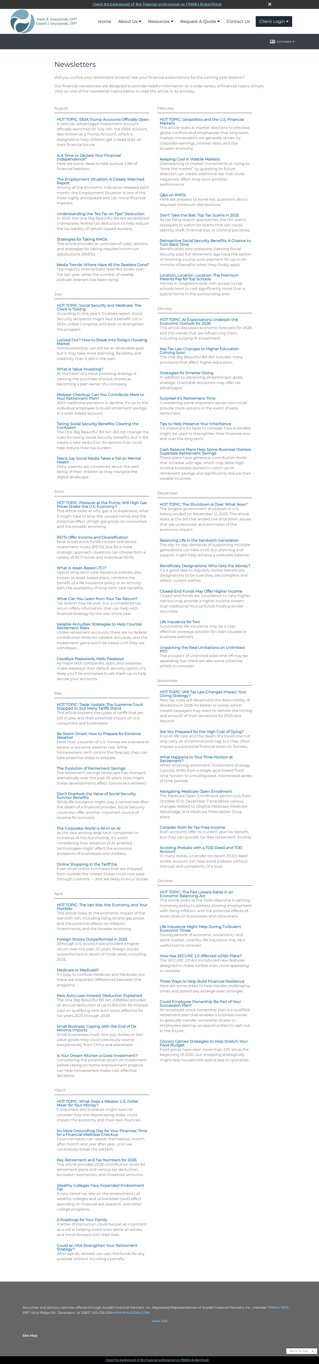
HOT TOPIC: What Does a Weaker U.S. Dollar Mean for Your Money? (97, 1103)
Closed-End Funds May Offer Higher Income (201, 591)
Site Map (30, 1335)
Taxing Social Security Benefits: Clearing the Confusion (98, 426)
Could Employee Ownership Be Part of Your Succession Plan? (200, 1003)
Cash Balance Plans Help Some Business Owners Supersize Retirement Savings (205, 451)
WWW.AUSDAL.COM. (132, 1313)
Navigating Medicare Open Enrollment (196, 791)
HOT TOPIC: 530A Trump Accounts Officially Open (103, 119)
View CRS (160, 1321)
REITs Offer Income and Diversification (92, 537)
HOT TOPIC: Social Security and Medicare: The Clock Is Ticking (99, 307)
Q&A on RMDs (173, 195)
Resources (159, 21)
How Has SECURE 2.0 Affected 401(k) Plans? (201, 956)
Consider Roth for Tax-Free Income (192, 827)
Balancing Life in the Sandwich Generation (199, 540)
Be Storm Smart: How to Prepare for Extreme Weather (99, 736)
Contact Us (238, 21)
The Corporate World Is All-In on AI (89, 828)
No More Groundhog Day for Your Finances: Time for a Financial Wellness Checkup (102, 1133)
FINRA (273, 1307)
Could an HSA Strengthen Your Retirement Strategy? (97, 1247)
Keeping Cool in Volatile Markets (190, 159)
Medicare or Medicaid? (78, 970)
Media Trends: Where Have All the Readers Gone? (103, 265)
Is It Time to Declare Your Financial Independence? (89, 157)
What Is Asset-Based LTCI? (81, 568)
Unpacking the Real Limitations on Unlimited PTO (202, 649)
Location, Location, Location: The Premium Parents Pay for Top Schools (199, 277)
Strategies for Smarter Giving (186, 373)
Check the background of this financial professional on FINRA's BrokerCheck (157, 4)
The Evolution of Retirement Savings (91, 768)
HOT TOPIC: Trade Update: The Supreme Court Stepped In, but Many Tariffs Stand (100, 706)
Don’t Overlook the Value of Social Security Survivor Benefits (96, 796)
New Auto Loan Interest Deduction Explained (99, 995)
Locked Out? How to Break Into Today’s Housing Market (102, 342)
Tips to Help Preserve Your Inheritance (195, 424)
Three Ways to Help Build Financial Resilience (202, 981)
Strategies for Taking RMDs (82, 239)
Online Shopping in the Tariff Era (87, 864)
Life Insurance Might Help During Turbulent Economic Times (200, 928)
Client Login (272, 21)
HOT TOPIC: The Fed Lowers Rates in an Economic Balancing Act (196, 894)
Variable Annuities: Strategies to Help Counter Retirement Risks (99, 626)
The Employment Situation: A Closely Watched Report (100, 181)
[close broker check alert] (270, 4)
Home (104, 21)
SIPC (285, 1307)
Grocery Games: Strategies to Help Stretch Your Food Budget (204, 1043)
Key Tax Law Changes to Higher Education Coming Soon (199, 351)
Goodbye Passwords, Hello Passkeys (90, 659)
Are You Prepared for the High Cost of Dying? (202, 731)
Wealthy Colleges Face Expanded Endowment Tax (100, 1187)
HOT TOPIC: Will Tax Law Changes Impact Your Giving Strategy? (203, 694)
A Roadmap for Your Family (82, 1220)
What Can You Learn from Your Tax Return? (97, 599)
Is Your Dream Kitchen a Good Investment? (97, 1055)
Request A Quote (198, 21)
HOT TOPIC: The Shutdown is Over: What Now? (204, 504)
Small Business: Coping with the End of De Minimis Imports (96, 1028)
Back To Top (299, 1351)
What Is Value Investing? (80, 369)
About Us (128, 21)
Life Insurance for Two (180, 622)
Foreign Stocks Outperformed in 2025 (92, 939)
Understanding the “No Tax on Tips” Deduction (101, 214)
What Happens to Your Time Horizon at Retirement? (196, 759)
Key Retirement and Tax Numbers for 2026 (97, 1160)
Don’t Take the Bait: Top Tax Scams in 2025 (199, 215)
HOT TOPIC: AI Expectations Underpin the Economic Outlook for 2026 (199, 321)
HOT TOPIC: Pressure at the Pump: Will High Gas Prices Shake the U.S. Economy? (102, 505)
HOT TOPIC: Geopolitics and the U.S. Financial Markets (202, 121)
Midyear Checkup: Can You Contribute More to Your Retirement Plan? (100, 396)
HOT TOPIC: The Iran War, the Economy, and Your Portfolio (102, 907)
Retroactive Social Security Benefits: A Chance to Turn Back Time (205, 242)
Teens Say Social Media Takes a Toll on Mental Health (99, 460)
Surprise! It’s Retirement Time (188, 398)
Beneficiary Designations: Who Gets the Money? (205, 566)
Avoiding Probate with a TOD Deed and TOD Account (201, 849)
